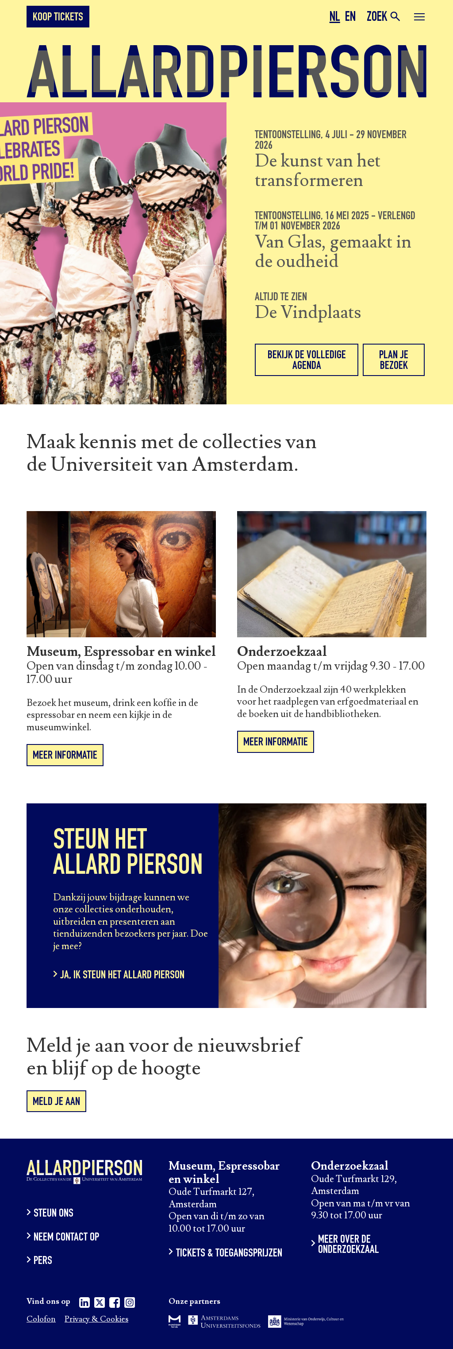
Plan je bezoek (393, 361)
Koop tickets (58, 17)
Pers (43, 1261)
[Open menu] (419, 18)
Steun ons (53, 1214)
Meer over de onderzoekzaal (348, 1245)
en (350, 18)
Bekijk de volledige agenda (307, 361)
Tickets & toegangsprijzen (229, 1253)
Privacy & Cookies (96, 1319)
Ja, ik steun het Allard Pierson (122, 975)
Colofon (41, 1319)
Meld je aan (56, 1102)
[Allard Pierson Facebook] (114, 1304)
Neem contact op (66, 1237)
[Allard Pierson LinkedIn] (84, 1304)
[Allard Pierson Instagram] (129, 1304)
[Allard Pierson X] (99, 1304)
